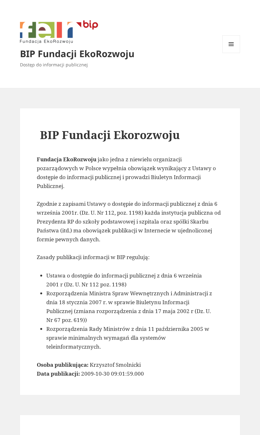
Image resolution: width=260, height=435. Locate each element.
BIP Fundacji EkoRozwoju (77, 53)
